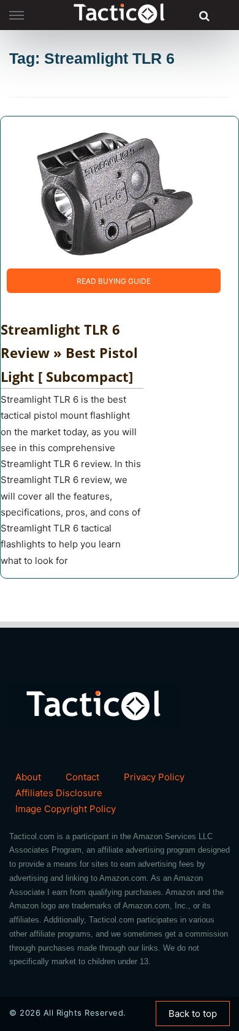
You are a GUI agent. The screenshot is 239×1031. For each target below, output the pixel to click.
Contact (82, 777)
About (28, 777)
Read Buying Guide (114, 281)
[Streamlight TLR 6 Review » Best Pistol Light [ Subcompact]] (105, 191)
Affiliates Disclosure (58, 793)
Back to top (193, 1013)
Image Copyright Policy (65, 809)
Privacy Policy (154, 777)
